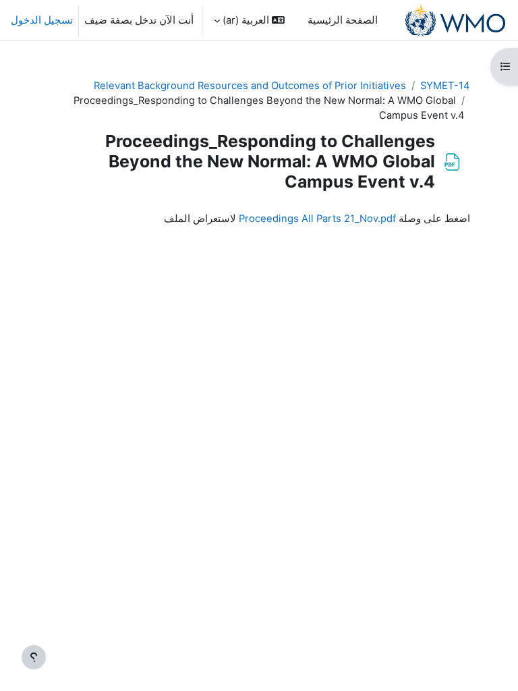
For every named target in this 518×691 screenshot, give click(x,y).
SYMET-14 (445, 86)
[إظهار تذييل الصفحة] (34, 657)
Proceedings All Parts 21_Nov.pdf (317, 219)
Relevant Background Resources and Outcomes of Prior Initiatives (250, 86)
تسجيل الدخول (42, 20)
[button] (249, 20)
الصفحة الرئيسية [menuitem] (343, 20)
